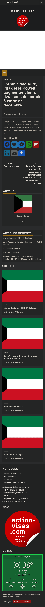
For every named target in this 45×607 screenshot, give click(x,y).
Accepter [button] (26, 601)
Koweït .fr (22, 11)
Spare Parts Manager (11, 252)
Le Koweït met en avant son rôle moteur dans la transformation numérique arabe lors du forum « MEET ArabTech (32, 173)
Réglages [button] (7, 602)
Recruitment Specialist (12, 248)
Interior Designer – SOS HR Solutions (17, 238)
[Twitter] (22, 221)
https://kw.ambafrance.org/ (14, 501)
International (8, 79)
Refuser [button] (16, 601)
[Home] (4, 73)
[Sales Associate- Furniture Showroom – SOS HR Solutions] (22, 333)
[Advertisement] (22, 50)
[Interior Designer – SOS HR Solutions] (22, 286)
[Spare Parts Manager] (22, 432)
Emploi (6, 305)
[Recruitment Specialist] (22, 384)
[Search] (41, 73)
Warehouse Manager (13, 164)
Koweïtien (24, 114)
